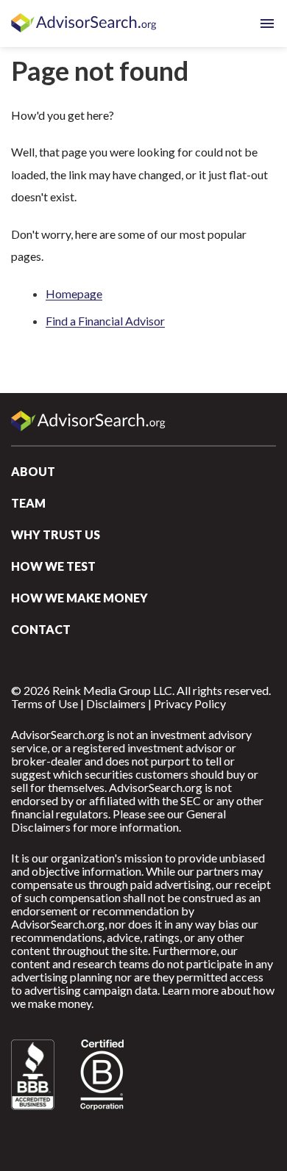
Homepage (74, 293)
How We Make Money (79, 598)
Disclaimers (116, 703)
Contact (41, 629)
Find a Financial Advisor (105, 321)
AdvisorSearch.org (84, 23)
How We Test (53, 566)
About (33, 471)
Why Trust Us (55, 534)
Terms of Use (44, 703)
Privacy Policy (190, 703)
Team (28, 503)
